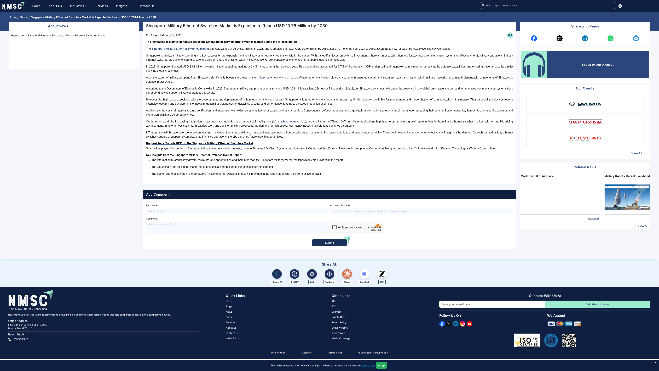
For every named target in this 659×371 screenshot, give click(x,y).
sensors (232, 132)
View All (636, 153)
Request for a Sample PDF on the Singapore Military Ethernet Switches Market (58, 35)
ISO (334, 301)
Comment (151, 218)
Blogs (229, 306)
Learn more (368, 365)
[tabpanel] (585, 197)
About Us (55, 6)
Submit (329, 242)
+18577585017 (20, 339)
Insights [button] (121, 6)
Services (102, 6)
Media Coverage (341, 338)
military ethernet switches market (277, 77)
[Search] (483, 5)
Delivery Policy (340, 327)
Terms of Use (335, 352)
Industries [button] (77, 6)
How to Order (339, 317)
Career (229, 317)
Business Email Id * (341, 205)
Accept (381, 365)
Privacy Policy (278, 352)
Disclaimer (307, 352)
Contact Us (146, 6)
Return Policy (339, 322)
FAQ (334, 306)
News (24, 17)
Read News (642, 218)
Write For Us (233, 338)
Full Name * (152, 205)
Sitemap (336, 311)
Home (36, 6)
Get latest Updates (597, 304)
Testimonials (338, 332)
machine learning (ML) (292, 121)
